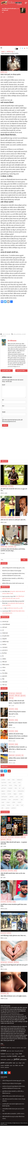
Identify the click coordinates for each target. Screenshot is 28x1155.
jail (23, 788)
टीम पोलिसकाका (11, 77)
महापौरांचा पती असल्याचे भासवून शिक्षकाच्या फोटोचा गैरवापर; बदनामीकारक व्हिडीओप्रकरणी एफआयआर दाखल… (6, 219)
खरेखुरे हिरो (4, 639)
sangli (2, 802)
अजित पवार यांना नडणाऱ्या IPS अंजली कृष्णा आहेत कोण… (13, 520)
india (16, 788)
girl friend (3, 788)
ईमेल (3, 406)
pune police (15, 799)
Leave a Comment (6, 334)
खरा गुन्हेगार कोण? (5, 636)
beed (9, 780)
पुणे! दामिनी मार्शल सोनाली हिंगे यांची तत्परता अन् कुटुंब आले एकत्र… (14, 490)
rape (22, 799)
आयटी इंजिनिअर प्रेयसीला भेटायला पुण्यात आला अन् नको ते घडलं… (13, 1110)
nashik (20, 794)
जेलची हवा (4, 644)
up (13, 805)
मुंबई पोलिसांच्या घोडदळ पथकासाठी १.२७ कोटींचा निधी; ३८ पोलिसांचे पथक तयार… (6, 237)
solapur (8, 802)
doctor (10, 785)
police (14, 334)
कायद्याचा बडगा (6, 165)
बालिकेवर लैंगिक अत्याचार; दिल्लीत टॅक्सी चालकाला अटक (7, 253)
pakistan (11, 797)
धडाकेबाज (4, 659)
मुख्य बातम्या (9, 170)
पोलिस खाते (3, 170)
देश (9, 248)
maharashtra (21, 791)
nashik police (4, 797)
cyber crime (4, 785)
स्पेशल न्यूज (6, 172)
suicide (3, 805)
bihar (13, 780)
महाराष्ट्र (9, 185)
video (17, 805)
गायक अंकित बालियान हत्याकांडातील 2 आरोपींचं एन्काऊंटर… (13, 1114)
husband (10, 788)
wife (2, 808)
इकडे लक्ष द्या (4, 627)
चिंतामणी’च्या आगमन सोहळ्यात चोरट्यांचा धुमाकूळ (6, 203)
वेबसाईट (3, 412)
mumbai (3, 794)
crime (19, 782)
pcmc (17, 797)
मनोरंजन (3, 667)
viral (22, 805)
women (7, 808)
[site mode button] (16, 49)
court (14, 782)
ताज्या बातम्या (6, 168)
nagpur (15, 794)
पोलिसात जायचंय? (5, 665)
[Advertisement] (14, 31)
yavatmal (13, 808)
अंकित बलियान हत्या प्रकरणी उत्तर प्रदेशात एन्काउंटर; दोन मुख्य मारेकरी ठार (13, 1100)
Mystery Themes (4, 1124)
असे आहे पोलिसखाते (6, 624)
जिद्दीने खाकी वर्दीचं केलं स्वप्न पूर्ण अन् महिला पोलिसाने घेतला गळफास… (13, 1118)
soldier (13, 802)
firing (15, 785)
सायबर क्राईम (4, 682)
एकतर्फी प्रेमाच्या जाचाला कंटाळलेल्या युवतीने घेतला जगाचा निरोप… (14, 905)
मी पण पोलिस (4, 673)
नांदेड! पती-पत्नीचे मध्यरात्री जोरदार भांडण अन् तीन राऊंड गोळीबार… (13, 874)
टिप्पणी (3, 385)
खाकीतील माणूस (4, 72)
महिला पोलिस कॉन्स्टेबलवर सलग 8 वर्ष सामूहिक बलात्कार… (14, 996)
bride (9, 782)
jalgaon (3, 791)
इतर (3, 630)
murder (9, 794)
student (19, 802)
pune (10, 799)
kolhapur (9, 791)
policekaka (18, 334)
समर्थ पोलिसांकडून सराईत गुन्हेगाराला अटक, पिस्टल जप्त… (14, 936)
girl (20, 785)
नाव (3, 400)
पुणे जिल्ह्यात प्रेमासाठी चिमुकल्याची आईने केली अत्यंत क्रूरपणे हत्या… (14, 966)
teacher (8, 805)
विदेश (3, 679)
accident (3, 780)
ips (19, 788)
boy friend (3, 782)
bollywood (19, 780)
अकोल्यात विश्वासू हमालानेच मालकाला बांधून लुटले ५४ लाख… (7, 190)
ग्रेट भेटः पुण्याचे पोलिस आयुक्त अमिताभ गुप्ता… (22, 371)
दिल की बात (4, 653)
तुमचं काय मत (5, 650)
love (14, 791)
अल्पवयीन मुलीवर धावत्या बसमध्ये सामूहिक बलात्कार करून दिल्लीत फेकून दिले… (13, 1105)
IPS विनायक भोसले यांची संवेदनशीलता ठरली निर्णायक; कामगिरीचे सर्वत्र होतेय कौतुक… (13, 550)
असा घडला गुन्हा (6, 163)
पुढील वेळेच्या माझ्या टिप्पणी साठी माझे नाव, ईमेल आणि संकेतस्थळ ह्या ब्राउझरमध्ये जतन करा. (12, 421)
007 (3, 608)
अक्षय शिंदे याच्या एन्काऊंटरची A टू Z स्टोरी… (15, 608)
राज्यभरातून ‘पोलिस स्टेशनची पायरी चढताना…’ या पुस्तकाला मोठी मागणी (7, 177)
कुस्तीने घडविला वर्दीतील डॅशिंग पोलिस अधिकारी (8, 371)
